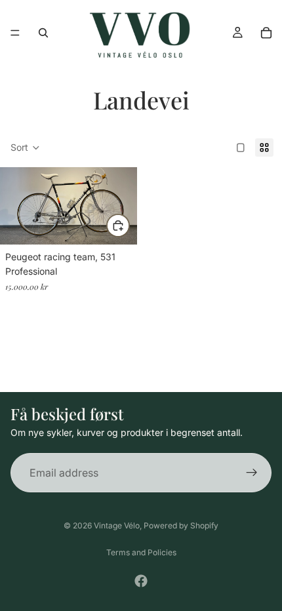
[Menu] (15, 33)
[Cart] (266, 32)
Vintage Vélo (117, 525)
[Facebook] (141, 581)
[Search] (43, 32)
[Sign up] (252, 472)
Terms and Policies (141, 552)
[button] (25, 147)
